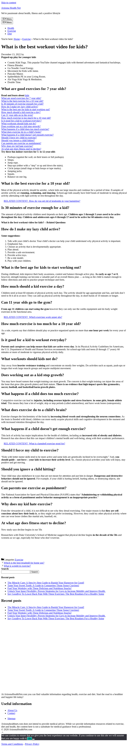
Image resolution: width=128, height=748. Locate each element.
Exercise (11, 31)
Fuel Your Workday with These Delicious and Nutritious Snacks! (39, 588)
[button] (2, 732)
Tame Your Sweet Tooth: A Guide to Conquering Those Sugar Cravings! (43, 585)
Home (17, 39)
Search (34, 572)
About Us (12, 710)
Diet (9, 33)
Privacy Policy (32, 744)
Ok (29, 738)
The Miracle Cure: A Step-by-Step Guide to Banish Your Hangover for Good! (45, 582)
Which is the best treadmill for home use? (24, 562)
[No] (33, 739)
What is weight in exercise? (17, 566)
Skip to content (8, 2)
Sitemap (11, 718)
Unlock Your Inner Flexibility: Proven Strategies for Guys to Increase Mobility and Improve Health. (56, 591)
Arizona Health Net (11, 8)
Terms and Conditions (12, 744)
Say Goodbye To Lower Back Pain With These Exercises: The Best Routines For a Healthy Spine (55, 594)
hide (27, 95)
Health (10, 28)
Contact (11, 713)
